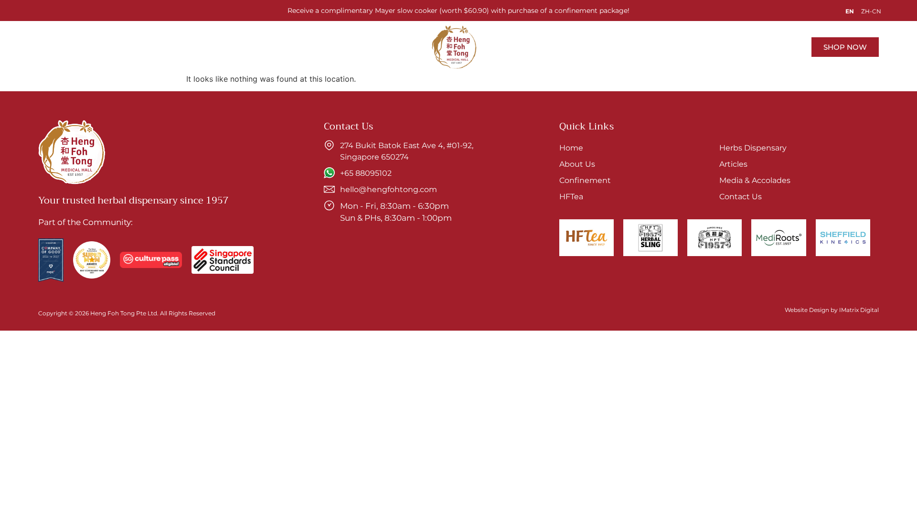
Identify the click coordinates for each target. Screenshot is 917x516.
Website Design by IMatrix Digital (832, 309)
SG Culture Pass (278, 47)
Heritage (215, 47)
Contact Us (651, 47)
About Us (166, 47)
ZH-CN (871, 11)
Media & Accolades (577, 47)
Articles (509, 47)
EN (849, 11)
